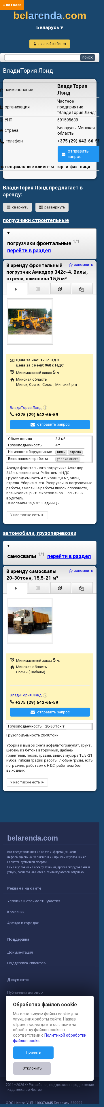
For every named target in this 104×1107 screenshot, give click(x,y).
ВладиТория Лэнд (25, 407)
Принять (33, 1052)
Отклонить (32, 1068)
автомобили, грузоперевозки (39, 533)
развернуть (54, 207)
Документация (20, 952)
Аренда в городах (23, 923)
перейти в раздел (29, 250)
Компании (15, 912)
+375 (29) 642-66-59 (78, 141)
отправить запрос (78, 154)
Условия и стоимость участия (33, 901)
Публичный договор (25, 992)
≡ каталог (12, 5)
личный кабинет (52, 44)
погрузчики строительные (36, 220)
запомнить (83, 264)
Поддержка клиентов (26, 963)
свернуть (20, 207)
